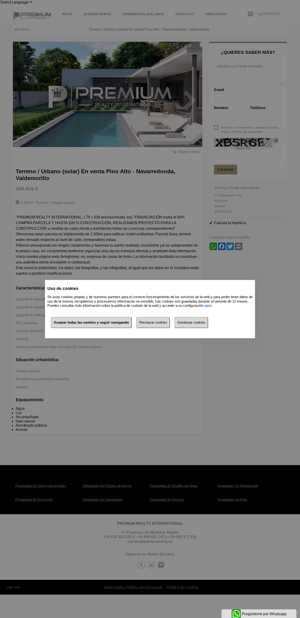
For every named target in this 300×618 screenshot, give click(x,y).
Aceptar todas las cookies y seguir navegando (91, 322)
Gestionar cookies (191, 322)
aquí (207, 306)
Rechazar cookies (153, 322)
